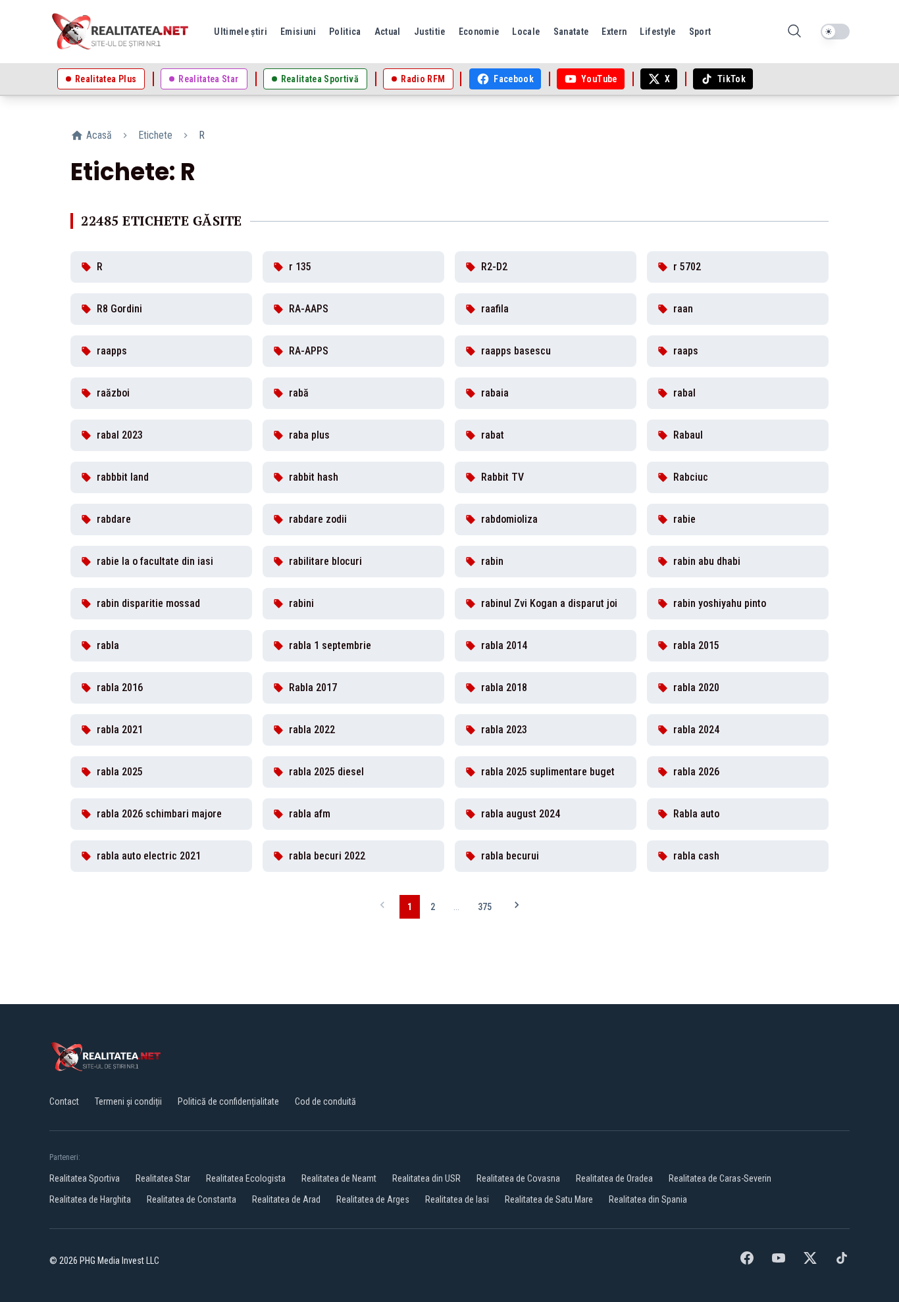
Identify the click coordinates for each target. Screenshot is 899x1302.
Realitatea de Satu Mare (549, 1199)
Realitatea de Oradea (614, 1178)
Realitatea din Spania (648, 1199)
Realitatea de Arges (372, 1199)
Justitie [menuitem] (430, 31)
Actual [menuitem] (387, 31)
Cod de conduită (325, 1101)
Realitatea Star (163, 1178)
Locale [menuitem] (526, 31)
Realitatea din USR (426, 1178)
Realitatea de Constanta (191, 1199)
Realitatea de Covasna (518, 1178)
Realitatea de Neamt (338, 1178)
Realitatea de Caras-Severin (720, 1178)
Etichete (155, 135)
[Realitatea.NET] (121, 31)
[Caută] (794, 32)
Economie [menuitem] (479, 31)
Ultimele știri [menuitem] (240, 31)
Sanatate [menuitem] (571, 31)
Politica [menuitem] (345, 31)
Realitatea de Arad (286, 1199)
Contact (64, 1101)
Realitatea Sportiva (84, 1178)
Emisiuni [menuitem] (298, 31)
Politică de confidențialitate (228, 1101)
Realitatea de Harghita (90, 1199)
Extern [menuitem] (614, 31)
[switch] (835, 31)
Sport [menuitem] (700, 31)
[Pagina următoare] (516, 906)
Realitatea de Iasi (457, 1199)
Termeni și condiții (128, 1101)
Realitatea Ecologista (246, 1178)
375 (485, 907)
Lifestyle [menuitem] (657, 31)
